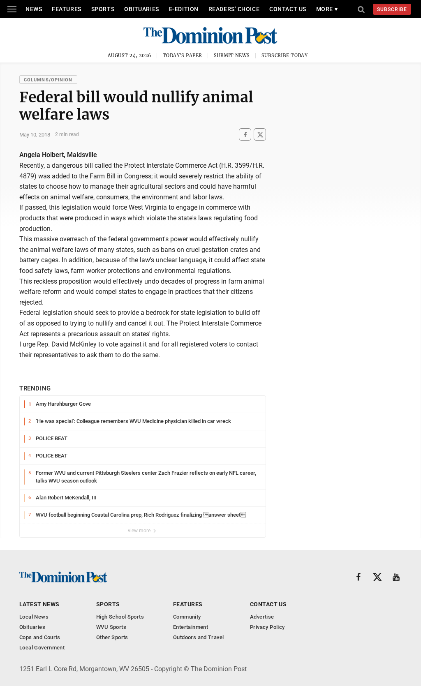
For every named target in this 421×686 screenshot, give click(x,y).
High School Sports (120, 617)
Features (66, 9)
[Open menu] (12, 9)
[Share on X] (260, 134)
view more (140, 531)
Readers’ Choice (233, 9)
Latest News (39, 604)
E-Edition (184, 9)
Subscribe (392, 9)
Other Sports (112, 637)
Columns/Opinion (48, 80)
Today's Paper (182, 55)
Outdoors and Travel (198, 637)
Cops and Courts (39, 637)
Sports (102, 9)
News (33, 9)
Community (187, 617)
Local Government (42, 647)
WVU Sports (111, 627)
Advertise (262, 617)
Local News (34, 617)
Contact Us (287, 9)
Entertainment (190, 627)
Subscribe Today (284, 55)
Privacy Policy (267, 627)
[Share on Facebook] (245, 134)
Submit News (232, 55)
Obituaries (141, 9)
